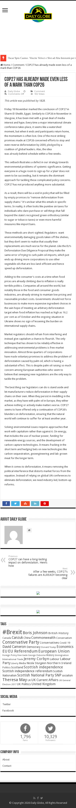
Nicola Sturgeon (36, 663)
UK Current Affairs (44, 680)
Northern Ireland (59, 663)
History (50, 655)
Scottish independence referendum (27, 671)
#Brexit (12, 632)
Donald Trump (48, 647)
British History (58, 633)
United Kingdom (43, 684)
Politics (6, 667)
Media (22, 663)
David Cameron (14, 647)
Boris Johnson (35, 632)
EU (4, 651)
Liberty (14, 663)
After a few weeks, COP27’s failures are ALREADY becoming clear (47, 573)
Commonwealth (43, 638)
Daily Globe (14, 91)
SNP (58, 675)
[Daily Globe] (38, 13)
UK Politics (24, 684)
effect (21, 365)
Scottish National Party (35, 675)
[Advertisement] (38, 37)
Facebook (8, 710)
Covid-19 (65, 642)
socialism (67, 675)
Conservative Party (20, 642)
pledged (52, 144)
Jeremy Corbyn (36, 659)
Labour (54, 659)
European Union (54, 651)
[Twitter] (41, 798)
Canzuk (17, 638)
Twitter (6, 704)
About (6, 759)
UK (29, 680)
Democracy (34, 647)
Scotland (17, 667)
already (14, 153)
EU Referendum (23, 651)
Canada (6, 638)
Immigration (62, 655)
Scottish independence (43, 667)
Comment (18, 64)
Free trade (22, 655)
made (14, 356)
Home (6, 64)
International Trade (12, 659)
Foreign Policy (9, 655)
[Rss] (34, 798)
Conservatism (64, 637)
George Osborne (37, 655)
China (27, 637)
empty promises (17, 197)
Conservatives (49, 642)
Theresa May (14, 679)
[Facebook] (38, 798)
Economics (65, 647)
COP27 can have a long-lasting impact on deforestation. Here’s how (28, 561)
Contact (6, 765)
